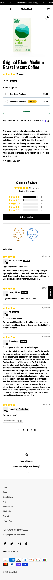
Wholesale (7, 511)
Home (5, 487)
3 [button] (27, 429)
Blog (4, 501)
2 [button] (23, 429)
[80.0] (18, 233)
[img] (9, 256)
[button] (9, 74)
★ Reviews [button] (50, 292)
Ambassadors (8, 506)
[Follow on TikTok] (26, 544)
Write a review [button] (26, 217)
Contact (6, 516)
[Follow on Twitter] (12, 544)
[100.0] (32, 233)
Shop (5, 491)
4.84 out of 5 (34, 187)
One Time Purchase (18, 94)
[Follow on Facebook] (5, 544)
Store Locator (8, 496)
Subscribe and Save (18, 101)
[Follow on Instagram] (19, 544)
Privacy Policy (8, 520)
